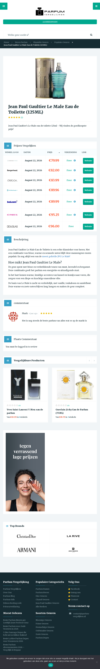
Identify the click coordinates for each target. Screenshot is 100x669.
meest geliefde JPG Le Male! (56, 256)
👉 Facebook (74, 589)
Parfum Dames (42, 589)
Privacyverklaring (11, 606)
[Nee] (96, 662)
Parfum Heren (42, 592)
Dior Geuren (41, 596)
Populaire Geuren (61, 42)
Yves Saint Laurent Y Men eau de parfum (25, 411)
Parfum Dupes (42, 638)
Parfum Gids (9, 599)
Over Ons (7, 592)
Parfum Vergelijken (12, 589)
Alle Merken (41, 606)
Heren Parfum (21, 42)
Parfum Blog (9, 596)
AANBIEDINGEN (50, 22)
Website (88, 160)
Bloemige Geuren (44, 620)
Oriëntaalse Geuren (44, 630)
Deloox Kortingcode (12, 603)
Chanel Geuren (42, 599)
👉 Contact (73, 599)
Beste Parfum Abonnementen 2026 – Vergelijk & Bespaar (13, 647)
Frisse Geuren (42, 623)
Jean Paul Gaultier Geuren (47, 603)
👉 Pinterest (73, 596)
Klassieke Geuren (40, 42)
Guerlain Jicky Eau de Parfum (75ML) (72, 411)
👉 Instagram (74, 592)
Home (6, 42)
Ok (50, 665)
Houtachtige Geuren (45, 627)
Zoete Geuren (42, 634)
